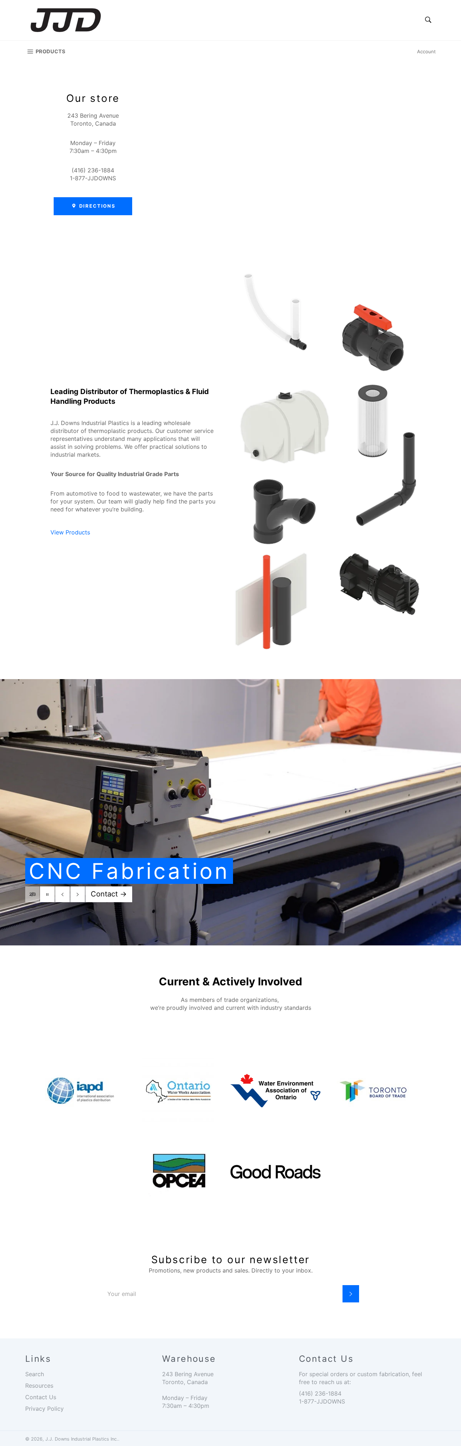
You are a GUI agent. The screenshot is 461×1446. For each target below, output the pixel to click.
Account (426, 51)
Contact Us (40, 1397)
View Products (70, 532)
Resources (39, 1385)
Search (34, 1374)
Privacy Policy (44, 1408)
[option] (230, 812)
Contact (109, 894)
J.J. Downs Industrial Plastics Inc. (81, 1439)
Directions (96, 206)
